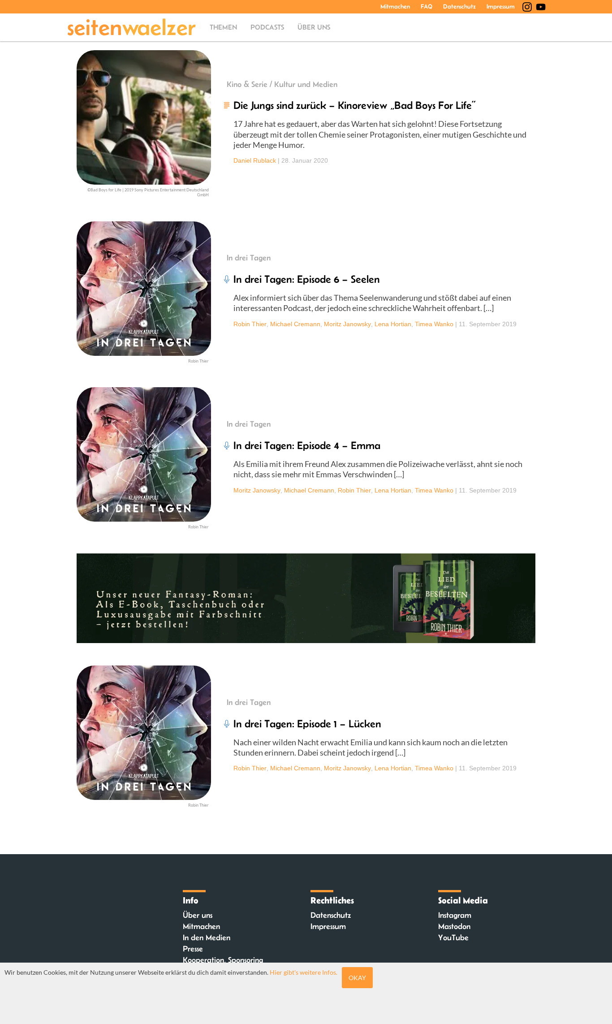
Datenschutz (459, 6)
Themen (223, 27)
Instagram (454, 915)
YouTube (453, 937)
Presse (193, 948)
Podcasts (267, 27)
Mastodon (454, 926)
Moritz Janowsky (347, 324)
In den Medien (206, 937)
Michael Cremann (295, 324)
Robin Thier (250, 324)
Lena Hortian (393, 324)
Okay (357, 977)
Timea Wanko (434, 324)
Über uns (313, 27)
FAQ (426, 6)
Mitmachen (395, 6)
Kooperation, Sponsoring (223, 959)
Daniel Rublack (254, 160)
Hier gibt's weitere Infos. (303, 972)
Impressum (501, 6)
